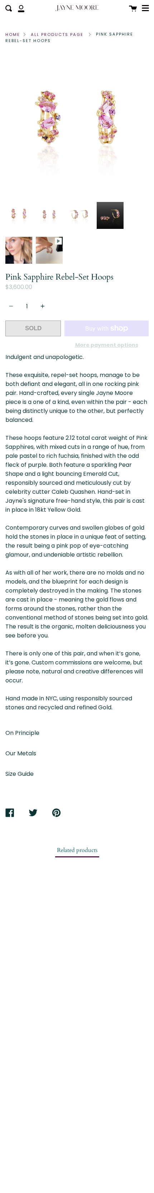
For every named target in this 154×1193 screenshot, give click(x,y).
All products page (57, 34)
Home (12, 34)
